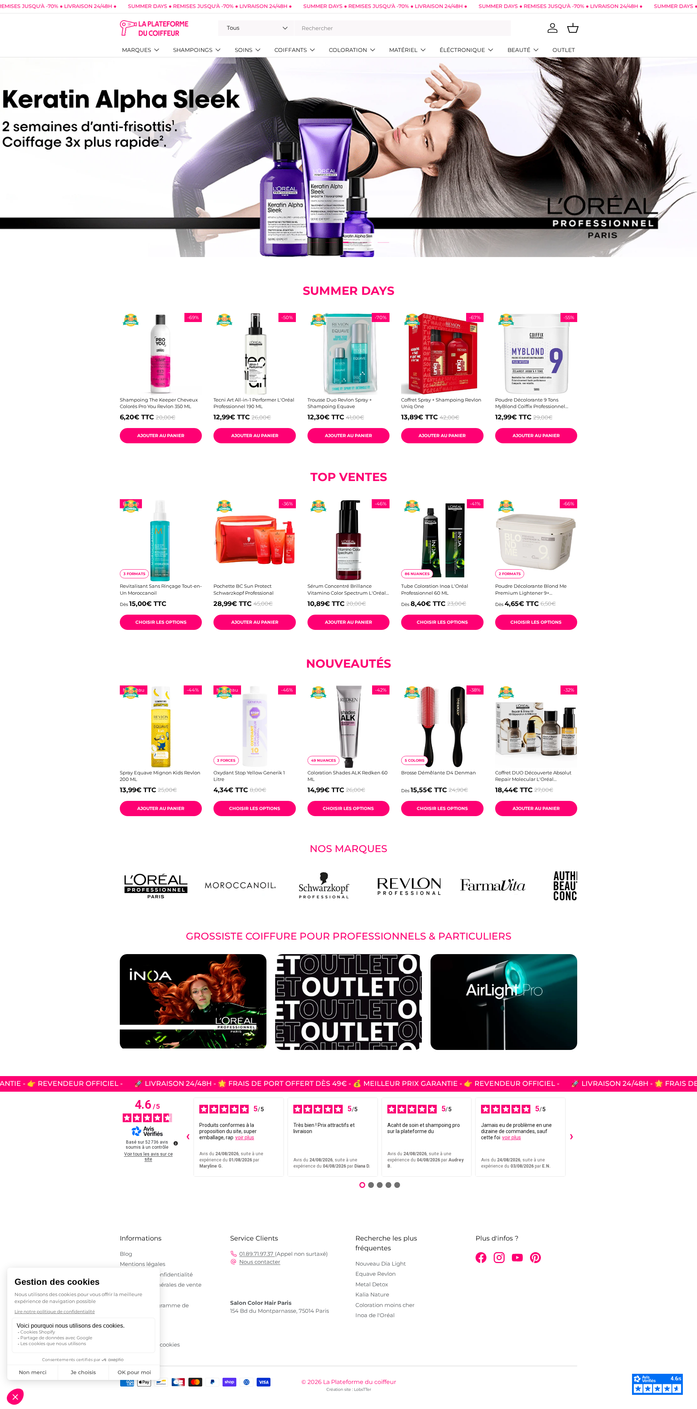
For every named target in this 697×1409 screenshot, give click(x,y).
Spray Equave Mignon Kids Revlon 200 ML (160, 776)
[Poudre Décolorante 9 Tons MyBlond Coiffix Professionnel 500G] (536, 354)
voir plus (244, 1137)
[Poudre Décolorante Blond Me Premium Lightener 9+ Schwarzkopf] (536, 540)
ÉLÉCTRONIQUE (462, 49)
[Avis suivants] (571, 1137)
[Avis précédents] (188, 1137)
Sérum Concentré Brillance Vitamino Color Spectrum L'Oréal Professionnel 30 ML (346, 589)
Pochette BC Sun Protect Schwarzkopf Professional (243, 589)
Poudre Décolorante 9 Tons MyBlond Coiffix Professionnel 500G (530, 403)
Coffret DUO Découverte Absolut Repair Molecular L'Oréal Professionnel (533, 776)
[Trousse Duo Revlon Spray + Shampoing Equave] (348, 354)
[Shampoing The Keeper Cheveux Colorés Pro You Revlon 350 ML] (161, 354)
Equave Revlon (375, 1273)
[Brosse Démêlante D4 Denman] (442, 726)
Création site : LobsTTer (348, 1389)
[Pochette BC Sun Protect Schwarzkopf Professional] (254, 540)
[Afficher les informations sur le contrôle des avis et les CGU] (176, 1143)
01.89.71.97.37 (257, 1253)
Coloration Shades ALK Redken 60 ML (347, 776)
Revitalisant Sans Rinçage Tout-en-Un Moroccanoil (161, 589)
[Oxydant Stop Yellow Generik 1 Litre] (254, 726)
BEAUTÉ (519, 49)
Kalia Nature (372, 1294)
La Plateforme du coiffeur (359, 1382)
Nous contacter (259, 1261)
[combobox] (364, 28)
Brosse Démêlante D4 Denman (438, 772)
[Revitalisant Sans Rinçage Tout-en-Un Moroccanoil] (161, 540)
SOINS (243, 49)
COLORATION (348, 49)
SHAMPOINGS (192, 49)
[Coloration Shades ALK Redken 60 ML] (348, 726)
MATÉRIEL (403, 49)
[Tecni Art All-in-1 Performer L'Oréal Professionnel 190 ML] (254, 354)
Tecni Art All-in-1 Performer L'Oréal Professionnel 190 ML (253, 403)
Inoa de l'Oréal (375, 1315)
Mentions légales (142, 1264)
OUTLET (564, 49)
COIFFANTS (290, 49)
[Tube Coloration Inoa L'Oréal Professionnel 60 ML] (442, 540)
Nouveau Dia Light (380, 1263)
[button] (573, 28)
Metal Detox (371, 1284)
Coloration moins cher (385, 1305)
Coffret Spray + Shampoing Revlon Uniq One (441, 403)
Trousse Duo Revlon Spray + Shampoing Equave (339, 403)
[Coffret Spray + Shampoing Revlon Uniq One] (442, 354)
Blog (126, 1253)
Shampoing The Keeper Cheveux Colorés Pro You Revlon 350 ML (159, 403)
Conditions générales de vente (160, 1284)
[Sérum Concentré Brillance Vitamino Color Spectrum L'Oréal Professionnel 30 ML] (348, 540)
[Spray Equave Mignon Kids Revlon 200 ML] (161, 726)
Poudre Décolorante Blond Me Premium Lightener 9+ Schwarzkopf (531, 589)
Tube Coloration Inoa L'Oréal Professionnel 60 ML (434, 589)
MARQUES (136, 49)
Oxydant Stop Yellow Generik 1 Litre (249, 776)
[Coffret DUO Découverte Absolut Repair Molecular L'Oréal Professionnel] (536, 726)
